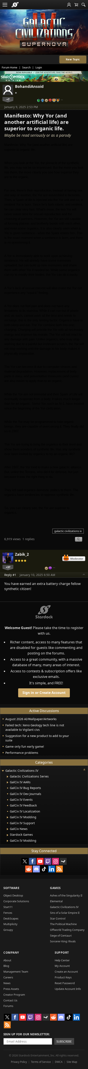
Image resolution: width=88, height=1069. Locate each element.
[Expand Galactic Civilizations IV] (3, 771)
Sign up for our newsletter (26, 1034)
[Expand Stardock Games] (7, 835)
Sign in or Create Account (44, 692)
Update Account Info (68, 989)
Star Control (57, 918)
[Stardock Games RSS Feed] (59, 869)
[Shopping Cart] (76, 4)
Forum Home (9, 67)
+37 (8, 567)
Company (11, 952)
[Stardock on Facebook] (32, 861)
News (6, 983)
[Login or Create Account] (69, 4)
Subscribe (64, 1041)
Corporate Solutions (16, 901)
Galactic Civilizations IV (64, 907)
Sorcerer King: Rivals (63, 941)
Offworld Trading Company (67, 930)
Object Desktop (13, 895)
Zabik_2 (22, 554)
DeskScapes (10, 918)
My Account (62, 966)
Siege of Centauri (61, 935)
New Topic (73, 59)
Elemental (56, 901)
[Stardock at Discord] (36, 869)
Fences (7, 913)
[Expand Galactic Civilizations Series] (7, 777)
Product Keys (63, 977)
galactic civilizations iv (68, 531)
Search (26, 67)
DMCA (59, 1062)
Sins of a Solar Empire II (64, 913)
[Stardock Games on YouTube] (40, 861)
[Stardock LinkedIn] (52, 869)
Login (38, 67)
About (7, 960)
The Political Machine (63, 924)
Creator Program (14, 994)
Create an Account (66, 971)
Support (62, 952)
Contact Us (10, 1000)
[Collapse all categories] (84, 769)
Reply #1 (10, 575)
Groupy (8, 930)
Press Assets (11, 989)
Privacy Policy (19, 1062)
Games (55, 888)
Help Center (62, 960)
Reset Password (65, 983)
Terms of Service (41, 1062)
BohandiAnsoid (29, 86)
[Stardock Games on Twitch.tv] (48, 861)
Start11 (8, 907)
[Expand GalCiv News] (7, 829)
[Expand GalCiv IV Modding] (7, 817)
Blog (6, 966)
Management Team (15, 971)
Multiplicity (10, 924)
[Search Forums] (83, 4)
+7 (7, 99)
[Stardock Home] (15, 4)
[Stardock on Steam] (63, 861)
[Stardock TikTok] (44, 869)
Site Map (72, 1062)
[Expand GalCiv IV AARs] (7, 782)
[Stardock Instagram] (55, 861)
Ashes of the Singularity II (66, 895)
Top (83, 574)
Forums (8, 1006)
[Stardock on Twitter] (25, 861)
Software (11, 888)
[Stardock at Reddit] (28, 869)
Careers (8, 977)
